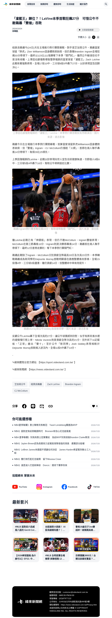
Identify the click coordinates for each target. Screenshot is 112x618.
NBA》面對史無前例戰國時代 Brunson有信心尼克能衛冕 (42, 431)
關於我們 (83, 4)
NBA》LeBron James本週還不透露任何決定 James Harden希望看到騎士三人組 (52, 451)
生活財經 (70, 4)
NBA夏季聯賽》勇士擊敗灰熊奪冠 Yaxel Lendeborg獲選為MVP (45, 425)
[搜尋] (106, 4)
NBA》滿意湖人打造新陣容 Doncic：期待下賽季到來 (40, 465)
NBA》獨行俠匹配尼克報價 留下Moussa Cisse (37, 459)
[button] (89, 37)
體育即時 (57, 4)
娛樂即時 (44, 4)
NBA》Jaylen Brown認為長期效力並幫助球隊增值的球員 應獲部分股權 (49, 443)
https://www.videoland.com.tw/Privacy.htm (79, 605)
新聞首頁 (31, 4)
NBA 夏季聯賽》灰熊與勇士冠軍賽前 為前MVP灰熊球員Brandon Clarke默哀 (52, 437)
